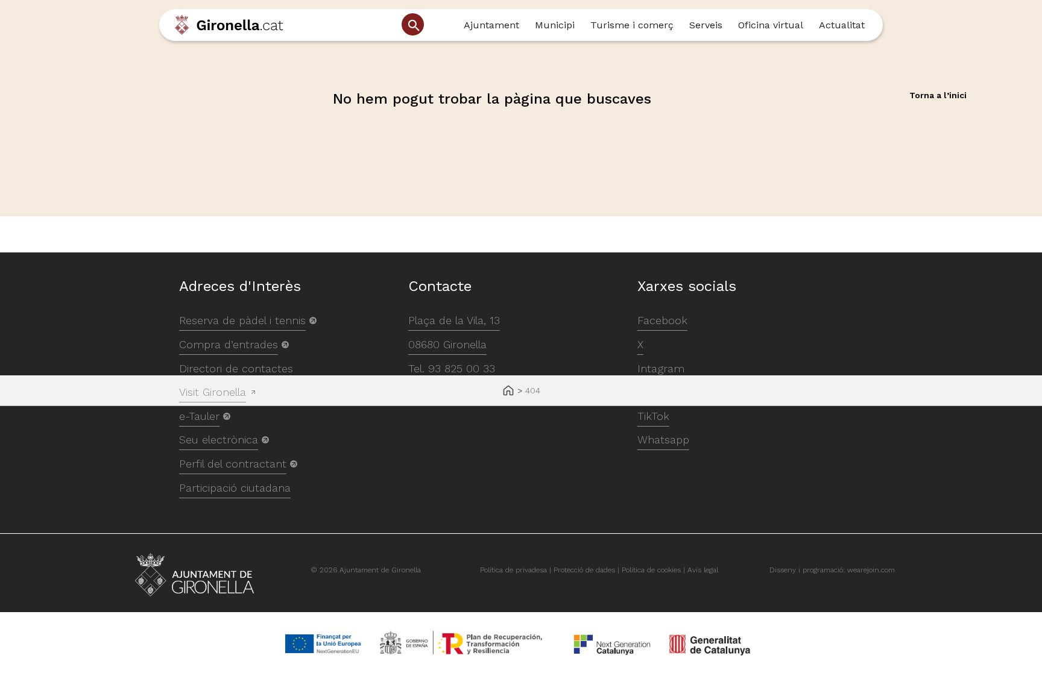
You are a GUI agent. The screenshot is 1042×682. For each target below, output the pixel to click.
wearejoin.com (871, 570)
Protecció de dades (584, 570)
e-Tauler (199, 416)
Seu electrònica (218, 439)
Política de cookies (651, 570)
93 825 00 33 (461, 368)
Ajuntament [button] (491, 25)
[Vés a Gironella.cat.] (508, 391)
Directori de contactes (236, 368)
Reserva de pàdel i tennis (242, 320)
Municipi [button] (555, 25)
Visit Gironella (212, 392)
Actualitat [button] (842, 25)
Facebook (662, 320)
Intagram (660, 368)
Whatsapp (663, 439)
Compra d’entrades (228, 344)
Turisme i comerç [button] (632, 25)
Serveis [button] (705, 25)
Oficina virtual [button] (770, 25)
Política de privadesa (513, 570)
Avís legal (702, 570)
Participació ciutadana (235, 487)
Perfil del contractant (232, 463)
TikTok (653, 416)
